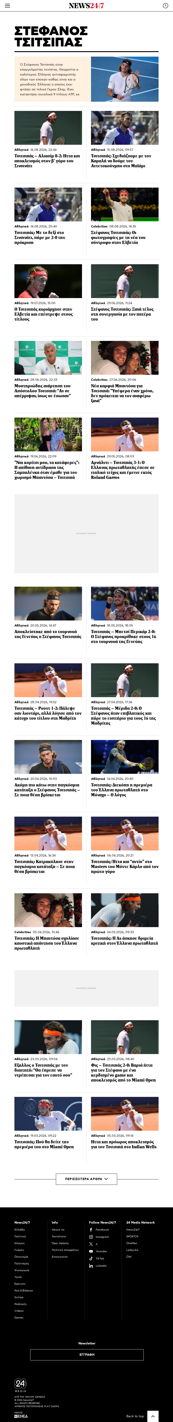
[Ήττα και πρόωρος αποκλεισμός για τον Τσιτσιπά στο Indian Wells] (125, 1114)
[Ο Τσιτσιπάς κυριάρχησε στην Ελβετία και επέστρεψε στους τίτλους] (48, 281)
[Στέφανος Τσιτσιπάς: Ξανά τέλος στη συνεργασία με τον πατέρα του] (125, 281)
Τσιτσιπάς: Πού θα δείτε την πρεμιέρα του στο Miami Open (44, 1144)
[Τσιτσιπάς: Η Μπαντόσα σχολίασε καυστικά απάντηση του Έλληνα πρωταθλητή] (48, 910)
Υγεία (18, 1277)
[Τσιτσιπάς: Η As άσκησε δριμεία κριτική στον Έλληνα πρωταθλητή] (125, 910)
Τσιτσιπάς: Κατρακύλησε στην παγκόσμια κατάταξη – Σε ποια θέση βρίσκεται (44, 867)
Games (18, 1317)
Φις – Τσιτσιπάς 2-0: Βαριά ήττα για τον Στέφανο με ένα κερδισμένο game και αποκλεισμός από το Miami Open (123, 1072)
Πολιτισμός (21, 1263)
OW (129, 1256)
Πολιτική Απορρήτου (65, 1250)
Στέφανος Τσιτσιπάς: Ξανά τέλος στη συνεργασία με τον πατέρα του (122, 314)
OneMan (131, 1243)
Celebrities (99, 226)
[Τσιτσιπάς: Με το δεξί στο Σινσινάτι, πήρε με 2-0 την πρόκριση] (48, 204)
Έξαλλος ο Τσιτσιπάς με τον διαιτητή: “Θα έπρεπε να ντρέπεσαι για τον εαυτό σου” (43, 1070)
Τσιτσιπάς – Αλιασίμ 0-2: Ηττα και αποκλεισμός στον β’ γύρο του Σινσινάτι (47, 161)
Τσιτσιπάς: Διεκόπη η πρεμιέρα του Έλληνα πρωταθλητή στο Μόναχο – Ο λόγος (121, 790)
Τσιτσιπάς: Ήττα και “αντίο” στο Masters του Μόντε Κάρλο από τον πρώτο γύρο (125, 867)
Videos (19, 1310)
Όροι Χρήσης (60, 1243)
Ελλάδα (19, 1229)
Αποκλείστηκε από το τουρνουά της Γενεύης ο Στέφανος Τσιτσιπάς (47, 634)
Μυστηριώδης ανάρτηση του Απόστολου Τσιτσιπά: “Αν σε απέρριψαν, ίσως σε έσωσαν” (42, 391)
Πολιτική (20, 1236)
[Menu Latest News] (165, 5)
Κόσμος (19, 1243)
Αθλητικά (21, 150)
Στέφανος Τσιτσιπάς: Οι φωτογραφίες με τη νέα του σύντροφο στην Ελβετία (118, 238)
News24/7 (132, 1229)
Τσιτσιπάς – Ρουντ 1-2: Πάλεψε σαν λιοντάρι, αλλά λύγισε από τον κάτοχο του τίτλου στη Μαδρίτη (48, 713)
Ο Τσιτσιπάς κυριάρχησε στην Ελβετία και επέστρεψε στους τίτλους (43, 314)
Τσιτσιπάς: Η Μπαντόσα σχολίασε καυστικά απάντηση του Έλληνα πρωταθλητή (46, 943)
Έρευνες (20, 1283)
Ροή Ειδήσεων (23, 1290)
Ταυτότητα (59, 1236)
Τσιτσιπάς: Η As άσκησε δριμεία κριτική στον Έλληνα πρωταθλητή (124, 940)
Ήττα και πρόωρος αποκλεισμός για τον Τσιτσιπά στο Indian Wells (124, 1144)
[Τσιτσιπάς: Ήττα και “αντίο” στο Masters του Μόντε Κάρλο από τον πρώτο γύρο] (125, 833)
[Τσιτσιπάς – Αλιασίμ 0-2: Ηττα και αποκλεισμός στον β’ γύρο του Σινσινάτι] (48, 128)
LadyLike (132, 1250)
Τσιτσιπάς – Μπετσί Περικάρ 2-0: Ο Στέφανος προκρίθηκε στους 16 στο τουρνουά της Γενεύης (123, 637)
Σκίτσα (18, 1297)
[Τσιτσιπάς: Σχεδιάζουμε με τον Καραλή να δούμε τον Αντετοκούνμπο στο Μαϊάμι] (125, 128)
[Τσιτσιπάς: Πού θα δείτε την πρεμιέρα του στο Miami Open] (48, 1114)
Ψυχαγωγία (21, 1270)
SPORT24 (132, 1236)
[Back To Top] (153, 1416)
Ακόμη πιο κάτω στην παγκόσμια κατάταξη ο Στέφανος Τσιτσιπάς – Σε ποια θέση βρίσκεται (47, 790)
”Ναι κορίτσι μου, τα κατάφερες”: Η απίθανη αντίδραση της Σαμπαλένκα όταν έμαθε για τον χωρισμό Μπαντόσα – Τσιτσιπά (46, 469)
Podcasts (20, 1304)
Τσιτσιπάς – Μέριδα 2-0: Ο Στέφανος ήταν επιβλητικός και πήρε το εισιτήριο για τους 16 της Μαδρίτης (123, 715)
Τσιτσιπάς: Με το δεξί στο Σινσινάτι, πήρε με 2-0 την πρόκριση (39, 238)
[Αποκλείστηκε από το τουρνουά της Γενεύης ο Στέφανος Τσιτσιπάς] (48, 603)
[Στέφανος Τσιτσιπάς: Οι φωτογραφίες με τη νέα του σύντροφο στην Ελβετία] (125, 204)
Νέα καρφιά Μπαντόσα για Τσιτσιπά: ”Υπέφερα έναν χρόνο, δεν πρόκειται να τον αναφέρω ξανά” (122, 393)
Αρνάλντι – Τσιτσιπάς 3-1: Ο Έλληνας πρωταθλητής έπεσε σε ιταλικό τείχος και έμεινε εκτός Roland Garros (123, 469)
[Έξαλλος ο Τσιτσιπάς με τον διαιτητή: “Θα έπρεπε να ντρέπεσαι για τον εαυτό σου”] (48, 1037)
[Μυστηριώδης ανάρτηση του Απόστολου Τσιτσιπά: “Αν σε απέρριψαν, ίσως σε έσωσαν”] (48, 358)
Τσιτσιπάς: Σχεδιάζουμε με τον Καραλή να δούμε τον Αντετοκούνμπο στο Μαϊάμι (121, 161)
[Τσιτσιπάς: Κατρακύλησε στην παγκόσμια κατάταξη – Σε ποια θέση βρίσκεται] (48, 833)
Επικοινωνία (60, 1256)
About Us (58, 1229)
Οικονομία (21, 1256)
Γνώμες (19, 1250)
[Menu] (7, 5)
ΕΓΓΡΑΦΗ (87, 1354)
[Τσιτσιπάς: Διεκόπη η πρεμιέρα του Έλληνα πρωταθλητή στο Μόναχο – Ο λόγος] (125, 757)
